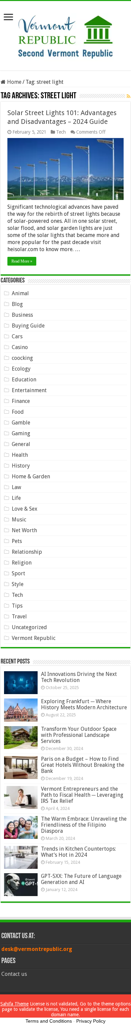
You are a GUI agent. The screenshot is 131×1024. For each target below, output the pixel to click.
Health (20, 455)
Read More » (21, 261)
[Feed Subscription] (128, 96)
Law (16, 487)
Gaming (21, 433)
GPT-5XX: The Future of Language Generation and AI (81, 879)
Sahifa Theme (14, 1003)
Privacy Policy (90, 1021)
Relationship (27, 552)
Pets (17, 541)
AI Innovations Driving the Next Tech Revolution (79, 677)
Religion (22, 562)
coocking (22, 358)
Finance (21, 401)
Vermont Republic (33, 638)
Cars (17, 336)
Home (13, 82)
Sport (18, 573)
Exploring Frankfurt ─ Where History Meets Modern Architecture (84, 704)
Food (18, 412)
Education (24, 379)
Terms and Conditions (49, 1021)
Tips (17, 606)
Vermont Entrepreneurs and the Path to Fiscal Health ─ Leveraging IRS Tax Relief (82, 795)
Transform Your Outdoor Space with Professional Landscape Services (79, 735)
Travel (19, 616)
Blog (17, 304)
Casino (20, 347)
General (21, 444)
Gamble (21, 422)
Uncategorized (29, 627)
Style (18, 584)
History (21, 466)
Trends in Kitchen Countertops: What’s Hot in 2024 (78, 852)
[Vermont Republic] (65, 34)
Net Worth (24, 530)
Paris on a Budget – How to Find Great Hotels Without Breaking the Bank (82, 765)
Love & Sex (24, 509)
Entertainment (29, 390)
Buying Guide (28, 325)
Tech (61, 132)
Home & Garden (31, 476)
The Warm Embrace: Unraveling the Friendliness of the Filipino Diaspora (84, 825)
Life (16, 498)
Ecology (21, 369)
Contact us (14, 974)
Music (19, 519)
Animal (20, 293)
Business (22, 315)
